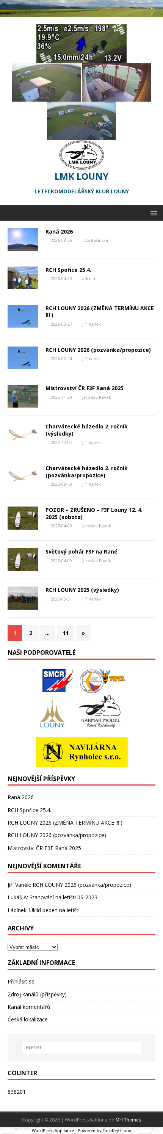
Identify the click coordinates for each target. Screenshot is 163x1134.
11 (66, 633)
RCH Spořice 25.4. (68, 269)
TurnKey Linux (117, 1130)
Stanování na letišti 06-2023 (63, 897)
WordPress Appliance (53, 1130)
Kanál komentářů (29, 1006)
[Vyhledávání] (81, 1047)
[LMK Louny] (81, 12)
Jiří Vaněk (91, 324)
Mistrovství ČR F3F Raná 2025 (84, 388)
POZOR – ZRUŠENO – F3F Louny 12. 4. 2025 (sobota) (94, 513)
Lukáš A (17, 897)
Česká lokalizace (28, 1019)
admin (88, 278)
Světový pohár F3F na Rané (81, 551)
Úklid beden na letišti (54, 910)
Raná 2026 (59, 231)
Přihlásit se (21, 981)
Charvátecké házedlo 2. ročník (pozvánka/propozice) (86, 471)
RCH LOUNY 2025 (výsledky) (82, 589)
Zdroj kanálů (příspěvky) (37, 994)
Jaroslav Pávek (96, 397)
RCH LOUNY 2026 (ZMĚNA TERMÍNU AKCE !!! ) (99, 311)
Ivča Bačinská (95, 240)
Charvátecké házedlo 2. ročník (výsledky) (86, 430)
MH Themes (128, 1120)
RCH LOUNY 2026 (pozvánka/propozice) (98, 349)
